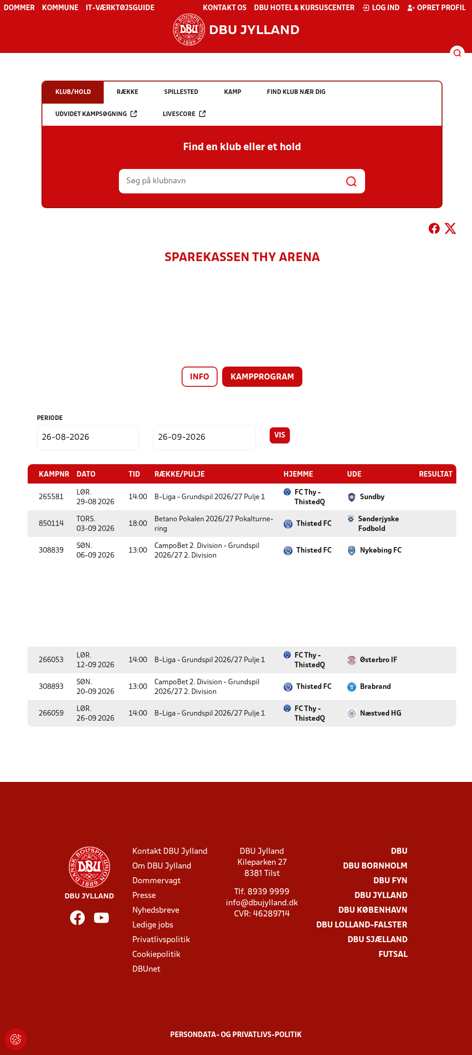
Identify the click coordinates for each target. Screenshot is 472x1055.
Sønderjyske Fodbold (378, 524)
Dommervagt (156, 881)
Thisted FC (313, 524)
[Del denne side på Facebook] (434, 230)
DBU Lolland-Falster (361, 925)
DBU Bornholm (375, 866)
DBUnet (146, 969)
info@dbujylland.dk (262, 903)
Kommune (60, 8)
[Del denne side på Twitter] (450, 230)
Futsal (392, 955)
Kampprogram (262, 377)
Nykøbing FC (380, 551)
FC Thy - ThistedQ (310, 498)
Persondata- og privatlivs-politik (236, 1035)
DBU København (372, 911)
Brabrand (375, 687)
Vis (279, 435)
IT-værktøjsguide (120, 8)
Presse (144, 896)
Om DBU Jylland (161, 866)
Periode (50, 418)
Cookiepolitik (156, 955)
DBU (399, 852)
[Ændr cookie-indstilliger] (16, 1039)
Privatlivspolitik (161, 940)
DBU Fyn (390, 881)
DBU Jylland (380, 896)
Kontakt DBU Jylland (169, 852)
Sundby (372, 497)
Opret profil (441, 8)
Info (199, 377)
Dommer (19, 8)
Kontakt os (225, 8)
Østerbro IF (378, 660)
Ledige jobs (152, 925)
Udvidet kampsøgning (91, 114)
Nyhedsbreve (155, 911)
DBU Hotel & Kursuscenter (304, 8)
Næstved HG (380, 714)
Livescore (179, 114)
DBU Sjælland (377, 940)
